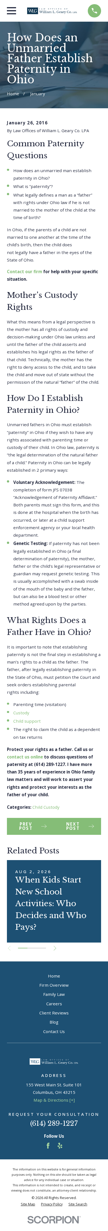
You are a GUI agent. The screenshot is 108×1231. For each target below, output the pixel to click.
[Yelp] (60, 1146)
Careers (54, 1003)
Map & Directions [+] (54, 1100)
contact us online (25, 757)
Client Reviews (54, 1013)
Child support (27, 721)
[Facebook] (48, 1146)
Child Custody (46, 807)
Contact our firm (24, 271)
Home (54, 976)
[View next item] (55, 948)
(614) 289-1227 (54, 1123)
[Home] (52, 10)
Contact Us (54, 1031)
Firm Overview (54, 985)
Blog (54, 1022)
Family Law (54, 994)
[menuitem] (28, 1204)
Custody (21, 712)
